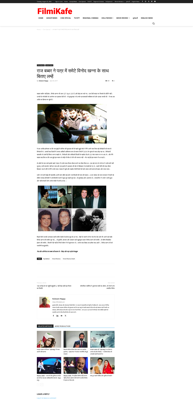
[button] (153, 23)
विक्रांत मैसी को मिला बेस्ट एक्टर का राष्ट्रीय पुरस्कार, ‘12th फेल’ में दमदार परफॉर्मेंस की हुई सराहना (76, 352)
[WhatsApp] (54, 86)
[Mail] (62, 316)
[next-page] (41, 384)
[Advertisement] (96, 47)
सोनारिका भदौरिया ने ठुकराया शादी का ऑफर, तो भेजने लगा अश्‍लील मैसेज (97, 287)
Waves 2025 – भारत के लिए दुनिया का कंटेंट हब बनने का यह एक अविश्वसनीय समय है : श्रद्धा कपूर (49, 378)
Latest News (49, 65)
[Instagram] (145, 1)
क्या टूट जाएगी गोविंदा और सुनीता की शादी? (101, 376)
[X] (148, 1)
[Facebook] (142, 1)
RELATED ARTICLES (45, 326)
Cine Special (46, 29)
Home (39, 29)
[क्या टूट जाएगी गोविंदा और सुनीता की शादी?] (102, 365)
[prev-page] (38, 384)
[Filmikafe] (55, 10)
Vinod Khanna (56, 259)
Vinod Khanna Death (69, 259)
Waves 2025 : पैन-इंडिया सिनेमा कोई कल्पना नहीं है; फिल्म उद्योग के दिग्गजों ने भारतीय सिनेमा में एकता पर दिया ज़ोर (75, 378)
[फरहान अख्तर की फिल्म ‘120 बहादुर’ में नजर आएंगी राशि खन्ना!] (49, 339)
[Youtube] (155, 1)
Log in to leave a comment (46, 398)
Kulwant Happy (43, 81)
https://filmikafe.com (58, 302)
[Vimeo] (151, 1)
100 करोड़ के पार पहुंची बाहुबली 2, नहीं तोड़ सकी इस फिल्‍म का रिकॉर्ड (54, 287)
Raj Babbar (46, 259)
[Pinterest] (49, 86)
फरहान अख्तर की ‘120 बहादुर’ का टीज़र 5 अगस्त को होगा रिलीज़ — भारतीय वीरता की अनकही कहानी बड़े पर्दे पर (101, 352)
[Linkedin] (58, 316)
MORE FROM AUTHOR (62, 326)
